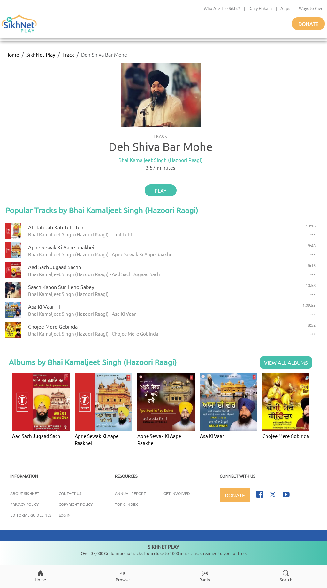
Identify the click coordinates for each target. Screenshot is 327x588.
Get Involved (177, 493)
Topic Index (126, 504)
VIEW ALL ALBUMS (286, 362)
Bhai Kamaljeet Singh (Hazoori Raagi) (160, 159)
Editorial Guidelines (30, 515)
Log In (65, 515)
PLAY (161, 190)
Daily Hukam (260, 8)
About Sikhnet (24, 493)
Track (68, 54)
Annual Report (130, 493)
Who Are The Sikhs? (222, 8)
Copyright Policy (76, 504)
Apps (285, 8)
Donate (308, 23)
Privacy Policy (24, 504)
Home (12, 54)
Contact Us (70, 493)
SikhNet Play (40, 54)
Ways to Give (311, 8)
